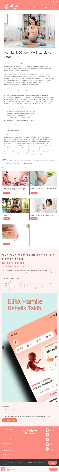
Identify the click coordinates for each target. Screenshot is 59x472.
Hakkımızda (6, 433)
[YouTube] (47, 430)
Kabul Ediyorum (52, 462)
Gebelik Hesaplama (8, 429)
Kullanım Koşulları (8, 450)
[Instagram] (47, 435)
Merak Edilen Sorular (8, 440)
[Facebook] (47, 439)
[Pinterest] (47, 444)
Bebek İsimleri (7, 454)
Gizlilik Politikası (7, 447)
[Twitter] (47, 449)
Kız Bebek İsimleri (7, 458)
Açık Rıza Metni (7, 443)
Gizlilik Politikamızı (29, 462)
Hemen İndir (53, 469)
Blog (4, 436)
